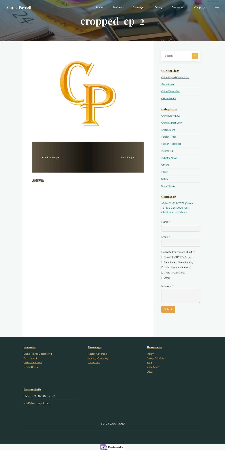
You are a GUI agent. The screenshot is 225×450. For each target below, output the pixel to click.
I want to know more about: (177, 251)
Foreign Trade (168, 136)
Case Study (153, 366)
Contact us (94, 362)
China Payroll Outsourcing (175, 77)
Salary (164, 178)
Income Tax (167, 150)
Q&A (149, 371)
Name (164, 221)
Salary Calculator (156, 358)
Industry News (169, 157)
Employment (168, 129)
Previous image (50, 157)
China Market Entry (172, 122)
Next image (127, 157)
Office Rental (168, 98)
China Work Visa (170, 91)
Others (165, 164)
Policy (164, 171)
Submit (168, 309)
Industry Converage (98, 358)
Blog (149, 362)
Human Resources (171, 143)
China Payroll (19, 7)
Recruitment (168, 84)
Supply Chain (168, 185)
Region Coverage (97, 353)
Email (164, 236)
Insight (150, 353)
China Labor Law (170, 115)
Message (166, 286)
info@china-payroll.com (174, 211)
